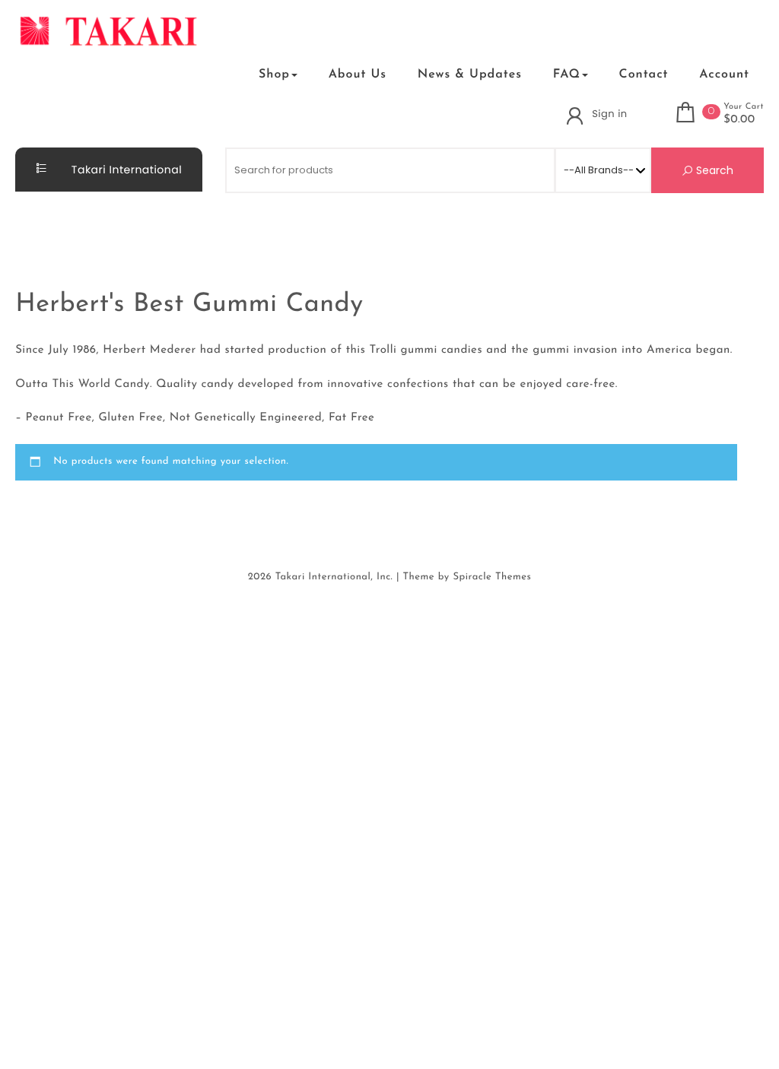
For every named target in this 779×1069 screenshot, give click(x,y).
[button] (223, 74)
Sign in (609, 113)
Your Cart (743, 107)
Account (724, 74)
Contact (644, 74)
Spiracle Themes (492, 577)
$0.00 (739, 120)
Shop (274, 74)
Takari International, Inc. (334, 577)
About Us (357, 74)
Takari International (125, 169)
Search (713, 170)
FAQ (566, 74)
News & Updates (470, 74)
